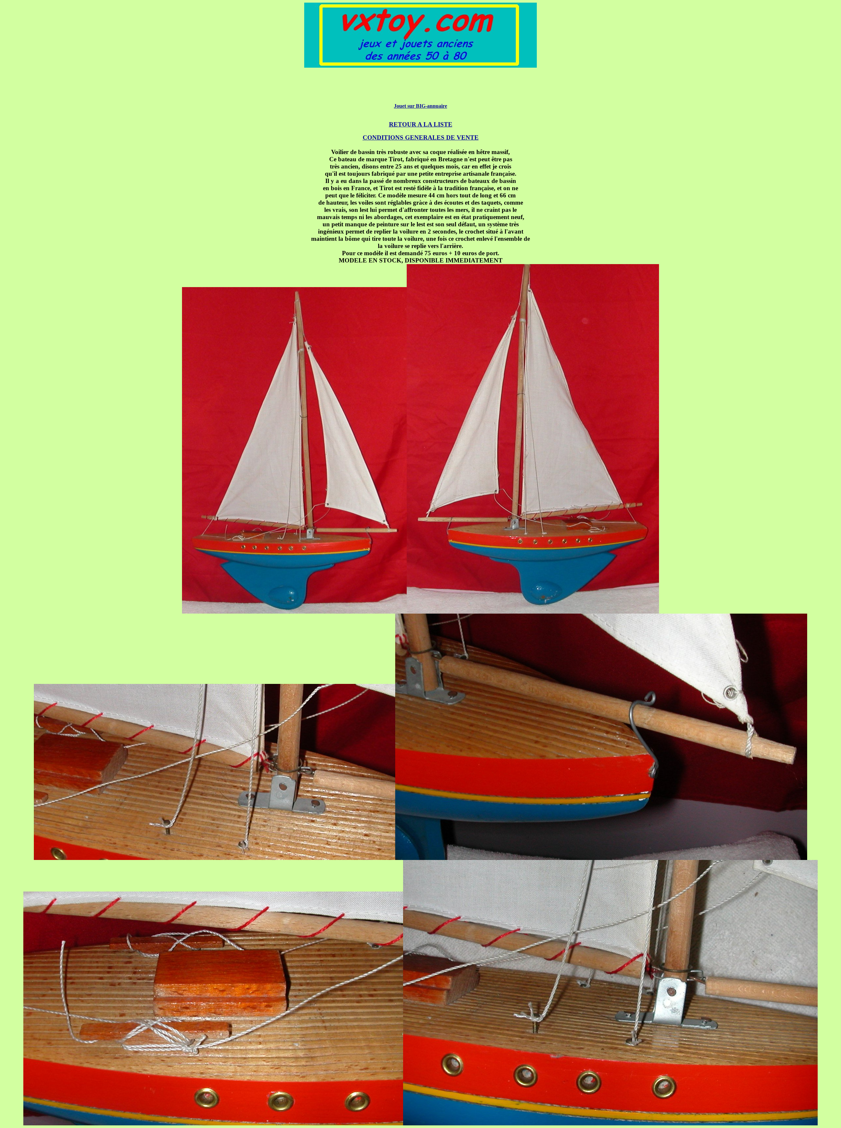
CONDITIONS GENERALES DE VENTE (421, 137)
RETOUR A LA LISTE (420, 124)
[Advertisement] (420, 88)
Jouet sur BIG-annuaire (420, 106)
